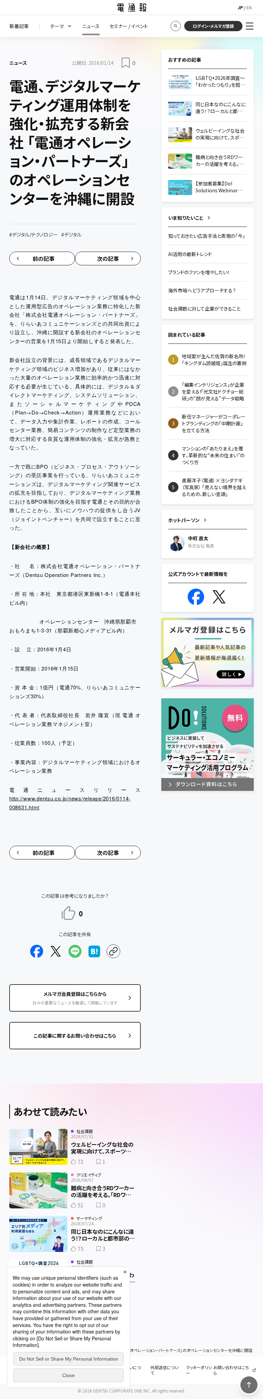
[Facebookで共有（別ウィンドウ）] (36, 951)
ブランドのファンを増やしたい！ (199, 272)
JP (240, 7)
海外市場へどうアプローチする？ (202, 290)
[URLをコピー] (113, 951)
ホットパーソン (184, 520)
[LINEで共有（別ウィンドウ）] (75, 951)
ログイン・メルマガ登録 (213, 26)
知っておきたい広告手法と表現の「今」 (206, 235)
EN (249, 7)
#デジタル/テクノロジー (33, 234)
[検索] (176, 26)
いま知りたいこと (185, 217)
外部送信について (164, 1370)
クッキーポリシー (199, 1370)
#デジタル (71, 234)
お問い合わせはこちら (231, 1370)
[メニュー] (249, 26)
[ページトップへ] (249, 1385)
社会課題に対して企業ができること (204, 308)
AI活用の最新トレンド (190, 254)
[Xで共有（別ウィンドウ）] (56, 951)
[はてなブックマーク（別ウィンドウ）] (94, 951)
